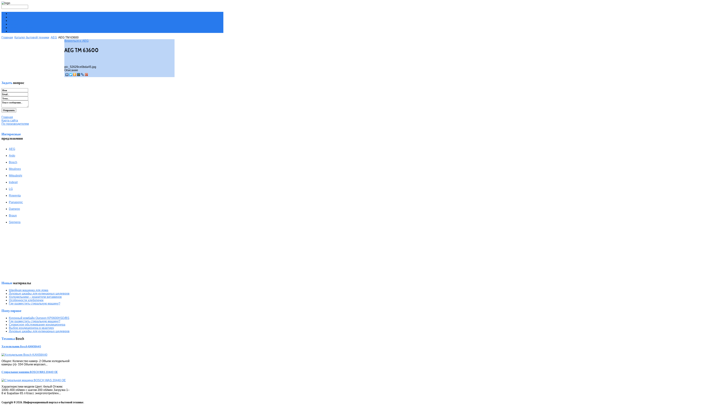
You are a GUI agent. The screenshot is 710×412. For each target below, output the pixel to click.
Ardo (12, 155)
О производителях (21, 31)
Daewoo (14, 208)
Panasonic (16, 202)
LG (11, 188)
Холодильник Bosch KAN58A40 (21, 346)
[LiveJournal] (82, 74)
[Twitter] (71, 74)
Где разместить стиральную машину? (34, 303)
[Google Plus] (86, 74)
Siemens (15, 222)
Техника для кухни (21, 17)
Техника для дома (20, 24)
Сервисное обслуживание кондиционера (37, 324)
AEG (54, 37)
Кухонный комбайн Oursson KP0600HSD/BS (39, 318)
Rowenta (15, 195)
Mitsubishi (15, 175)
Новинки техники (20, 20)
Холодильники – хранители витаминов (35, 296)
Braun (13, 215)
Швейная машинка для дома (28, 290)
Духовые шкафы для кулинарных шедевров (39, 293)
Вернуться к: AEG (76, 40)
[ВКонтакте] (67, 74)
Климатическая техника (25, 13)
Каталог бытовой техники (31, 37)
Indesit (13, 182)
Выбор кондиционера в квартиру (31, 328)
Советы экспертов (21, 27)
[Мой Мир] (79, 74)
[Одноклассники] (75, 74)
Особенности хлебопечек (26, 300)
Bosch (13, 162)
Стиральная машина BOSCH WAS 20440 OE (29, 372)
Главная (7, 37)
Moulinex (15, 168)
